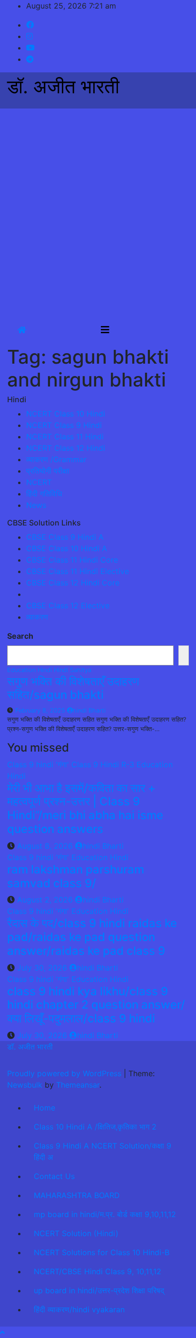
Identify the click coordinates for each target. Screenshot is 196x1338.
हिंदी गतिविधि (44, 493)
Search (20, 636)
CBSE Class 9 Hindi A (65, 537)
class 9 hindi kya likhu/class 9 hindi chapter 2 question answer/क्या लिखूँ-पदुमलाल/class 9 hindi (96, 1005)
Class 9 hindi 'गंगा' (39, 764)
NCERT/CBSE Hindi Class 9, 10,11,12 (97, 1271)
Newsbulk (24, 1085)
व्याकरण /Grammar (56, 459)
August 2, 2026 (46, 899)
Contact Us (54, 1176)
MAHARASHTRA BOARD (77, 1195)
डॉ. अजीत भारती (63, 86)
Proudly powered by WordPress (65, 1073)
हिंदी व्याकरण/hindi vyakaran (79, 1309)
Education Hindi (30, 670)
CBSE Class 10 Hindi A (66, 548)
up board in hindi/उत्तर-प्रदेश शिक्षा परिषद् (99, 1290)
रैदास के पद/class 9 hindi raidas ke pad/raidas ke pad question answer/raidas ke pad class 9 (92, 937)
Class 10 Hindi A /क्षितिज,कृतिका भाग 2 (95, 1126)
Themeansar (77, 1085)
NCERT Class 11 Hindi (65, 436)
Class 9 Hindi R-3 (104, 764)
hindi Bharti (89, 710)
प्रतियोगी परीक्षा (47, 471)
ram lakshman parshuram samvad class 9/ (75, 876)
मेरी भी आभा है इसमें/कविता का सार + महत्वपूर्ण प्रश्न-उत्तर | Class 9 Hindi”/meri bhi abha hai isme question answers (85, 808)
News (36, 505)
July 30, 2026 (43, 967)
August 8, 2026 (46, 846)
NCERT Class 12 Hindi (65, 448)
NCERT (39, 482)
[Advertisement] (98, 211)
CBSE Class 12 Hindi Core (72, 582)
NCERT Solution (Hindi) (76, 1233)
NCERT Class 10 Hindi (65, 413)
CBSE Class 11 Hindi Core (72, 560)
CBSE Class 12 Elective (67, 605)
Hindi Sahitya (72, 670)
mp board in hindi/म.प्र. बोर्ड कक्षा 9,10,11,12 (105, 1214)
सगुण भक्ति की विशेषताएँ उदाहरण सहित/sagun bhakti (73, 688)
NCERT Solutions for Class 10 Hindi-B (101, 1252)
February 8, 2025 (41, 710)
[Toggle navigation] (105, 330)
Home (44, 1107)
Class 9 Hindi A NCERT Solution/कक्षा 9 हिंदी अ (102, 1151)
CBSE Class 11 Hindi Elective (77, 571)
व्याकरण (37, 617)
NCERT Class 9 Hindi (64, 425)
